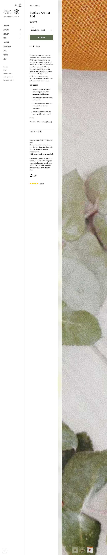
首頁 (31, 5)
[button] (34, 183)
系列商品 (37, 5)
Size (32, 27)
